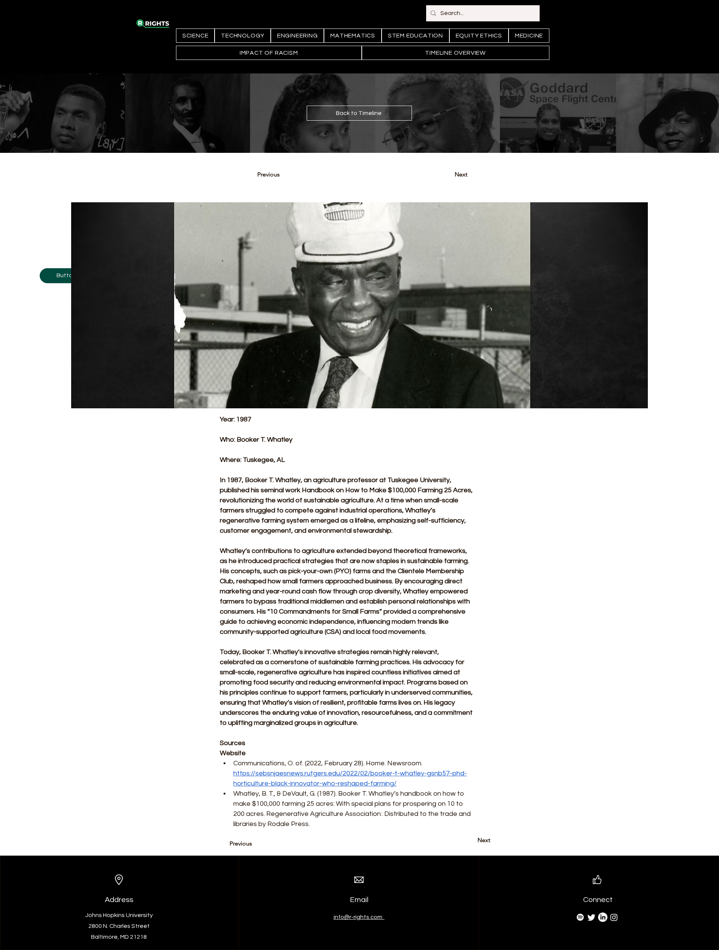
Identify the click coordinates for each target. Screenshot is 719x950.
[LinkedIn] (602, 917)
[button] (66, 275)
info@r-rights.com (359, 917)
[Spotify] (580, 917)
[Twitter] (591, 917)
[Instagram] (614, 917)
